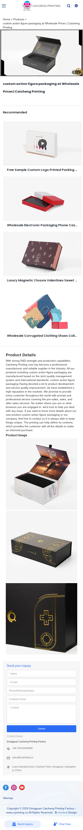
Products (18, 19)
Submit (41, 728)
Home (6, 19)
